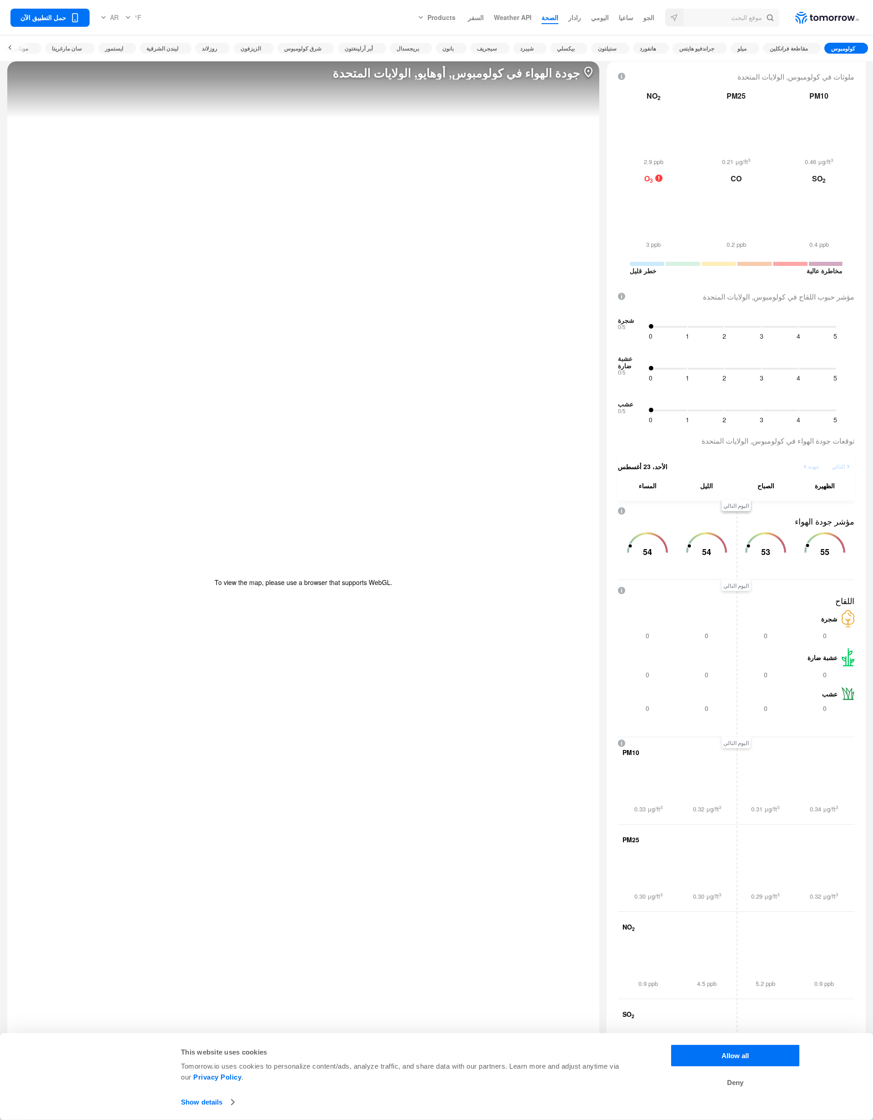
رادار (574, 17)
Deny (735, 1082)
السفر (476, 17)
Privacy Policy (217, 1077)
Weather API (513, 17)
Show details (201, 1102)
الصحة (550, 17)
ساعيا (626, 17)
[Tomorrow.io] (819, 17)
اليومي (600, 17)
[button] (722, 18)
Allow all (735, 1056)
